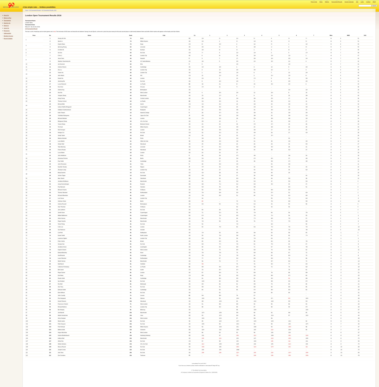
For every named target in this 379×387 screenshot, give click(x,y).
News (321, 2)
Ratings (327, 2)
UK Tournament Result (31, 28)
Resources (7, 30)
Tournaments (7, 20)
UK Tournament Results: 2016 (49, 10)
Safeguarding (7, 33)
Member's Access (8, 36)
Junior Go (6, 28)
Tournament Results (336, 2)
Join (357, 2)
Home (26, 10)
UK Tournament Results (35, 10)
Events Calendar (349, 2)
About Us (6, 25)
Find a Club (314, 2)
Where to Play (7, 18)
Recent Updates (8, 38)
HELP (374, 2)
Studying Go (7, 23)
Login (362, 2)
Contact (368, 2)
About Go (6, 15)
